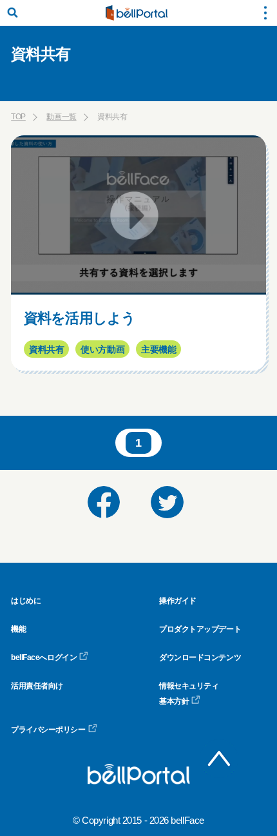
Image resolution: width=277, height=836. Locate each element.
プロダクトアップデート (200, 629)
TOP (18, 116)
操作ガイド (177, 600)
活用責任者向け (37, 685)
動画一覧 (61, 116)
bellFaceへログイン (44, 657)
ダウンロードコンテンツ (200, 657)
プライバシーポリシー (48, 729)
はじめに (26, 600)
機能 (18, 629)
